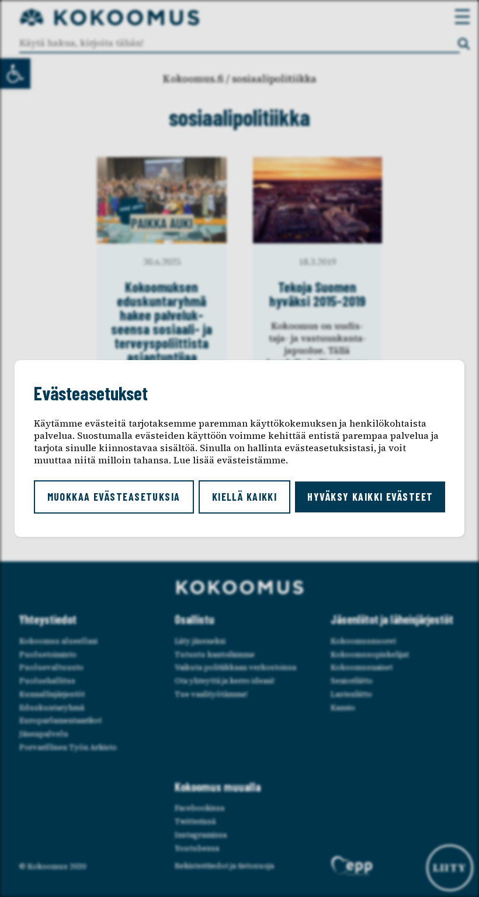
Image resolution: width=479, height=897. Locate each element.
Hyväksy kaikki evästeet (370, 496)
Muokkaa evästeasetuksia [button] (114, 496)
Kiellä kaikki (244, 496)
